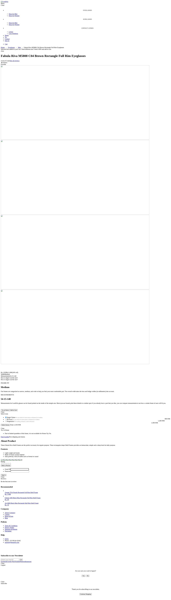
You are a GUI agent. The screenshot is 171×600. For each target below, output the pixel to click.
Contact (7, 39)
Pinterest (22, 561)
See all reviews (14, 61)
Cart (6, 44)
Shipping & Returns (11, 529)
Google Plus (11, 561)
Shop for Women (14, 16)
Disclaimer (8, 531)
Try (6, 37)
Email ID (7, 469)
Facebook (4, 561)
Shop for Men (13, 14)
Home (3, 47)
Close (2, 477)
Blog (6, 518)
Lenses (11, 32)
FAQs (7, 539)
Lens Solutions (13, 33)
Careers (7, 514)
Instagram (28, 561)
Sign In (7, 41)
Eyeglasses (11, 47)
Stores (7, 35)
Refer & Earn (9, 516)
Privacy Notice (9, 527)
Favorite (3, 64)
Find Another (5, 437)
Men (19, 47)
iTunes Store (25, 550)
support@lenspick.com (12, 542)
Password (8, 471)
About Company (10, 513)
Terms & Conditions (11, 526)
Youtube (17, 561)
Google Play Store (8, 550)
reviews (4, 62)
